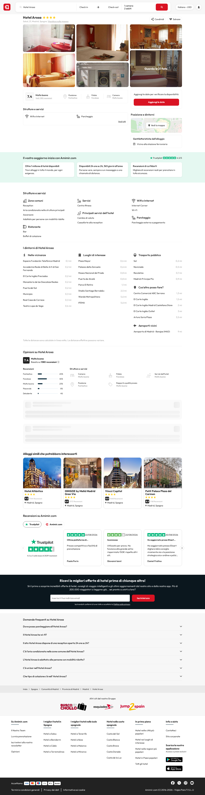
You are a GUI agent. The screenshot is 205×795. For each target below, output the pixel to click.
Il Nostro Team (18, 730)
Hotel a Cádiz (50, 745)
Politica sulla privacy (122, 604)
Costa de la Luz (114, 757)
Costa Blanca (113, 739)
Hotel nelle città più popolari (144, 732)
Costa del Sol (113, 733)
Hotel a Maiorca (78, 745)
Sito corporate (173, 736)
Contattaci (171, 730)
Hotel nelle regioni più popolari (146, 750)
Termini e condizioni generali (25, 789)
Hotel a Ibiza (77, 739)
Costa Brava (113, 745)
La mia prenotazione (21, 736)
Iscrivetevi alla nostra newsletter (21, 744)
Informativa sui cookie (74, 789)
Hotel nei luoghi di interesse (144, 741)
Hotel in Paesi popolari (146, 757)
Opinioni (15, 751)
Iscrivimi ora (143, 598)
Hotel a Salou (50, 733)
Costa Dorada (113, 751)
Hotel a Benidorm (52, 739)
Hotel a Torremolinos (54, 751)
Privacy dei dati (51, 789)
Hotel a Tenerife (79, 733)
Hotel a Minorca (78, 751)
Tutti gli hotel (141, 763)
